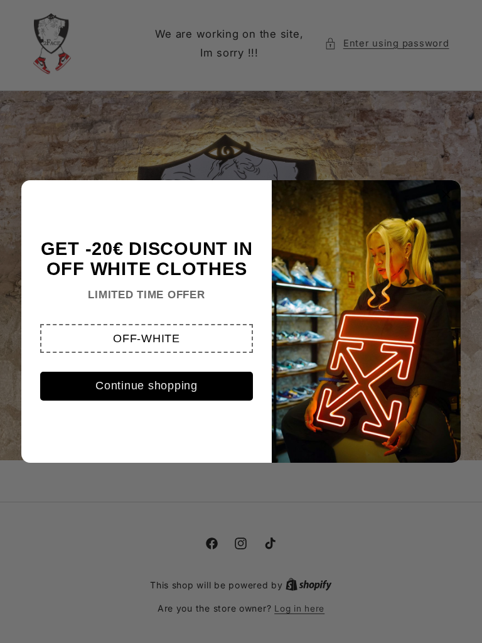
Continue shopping (146, 385)
